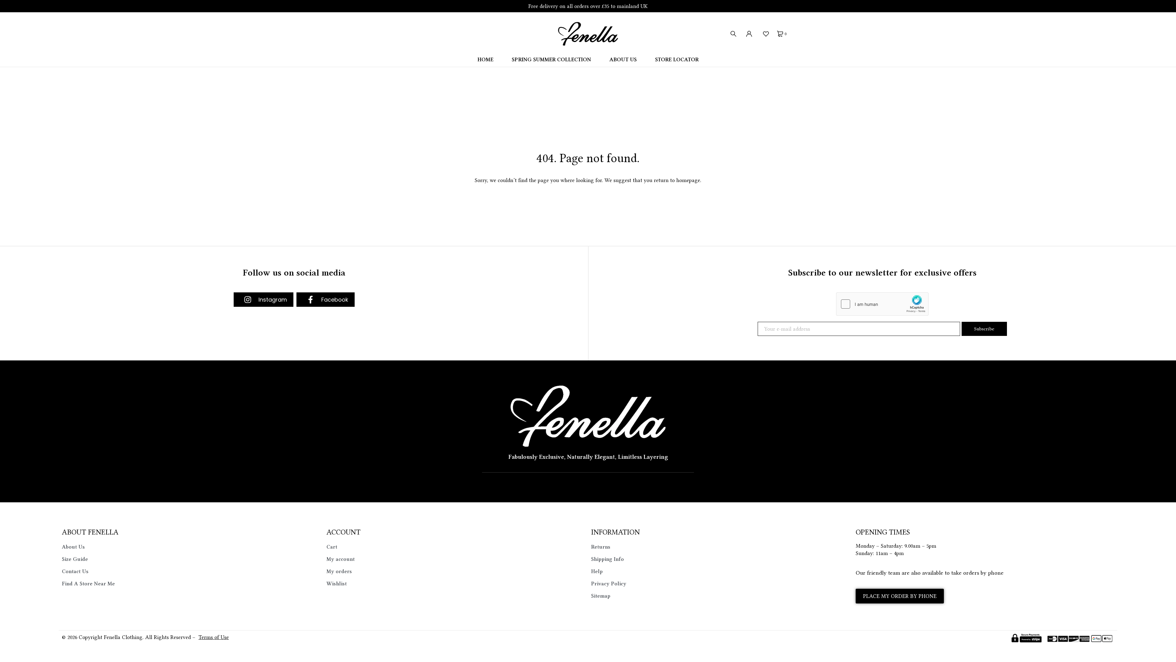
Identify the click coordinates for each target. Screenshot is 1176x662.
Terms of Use (213, 637)
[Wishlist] (765, 33)
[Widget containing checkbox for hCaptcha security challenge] (882, 304)
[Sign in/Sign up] (749, 33)
